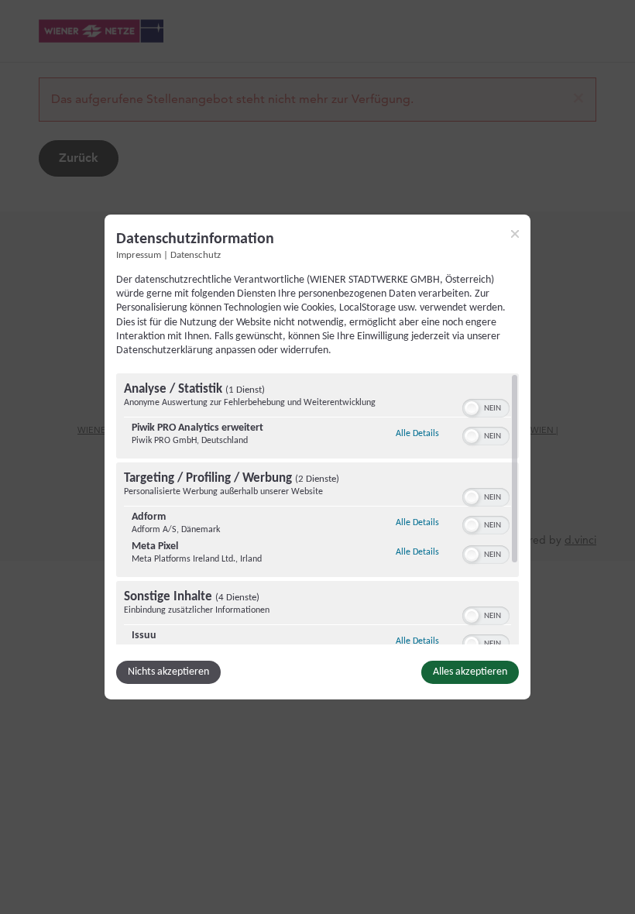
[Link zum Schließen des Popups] (515, 234)
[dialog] (317, 457)
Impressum (138, 255)
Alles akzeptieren (470, 672)
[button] (472, 408)
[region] (317, 508)
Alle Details (417, 433)
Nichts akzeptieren (168, 672)
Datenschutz (195, 255)
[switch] (486, 406)
